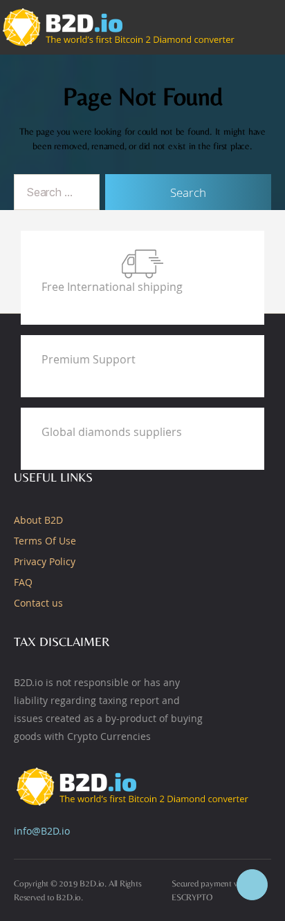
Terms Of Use (45, 540)
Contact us (38, 602)
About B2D (38, 519)
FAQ (23, 582)
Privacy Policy (44, 561)
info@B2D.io (42, 830)
